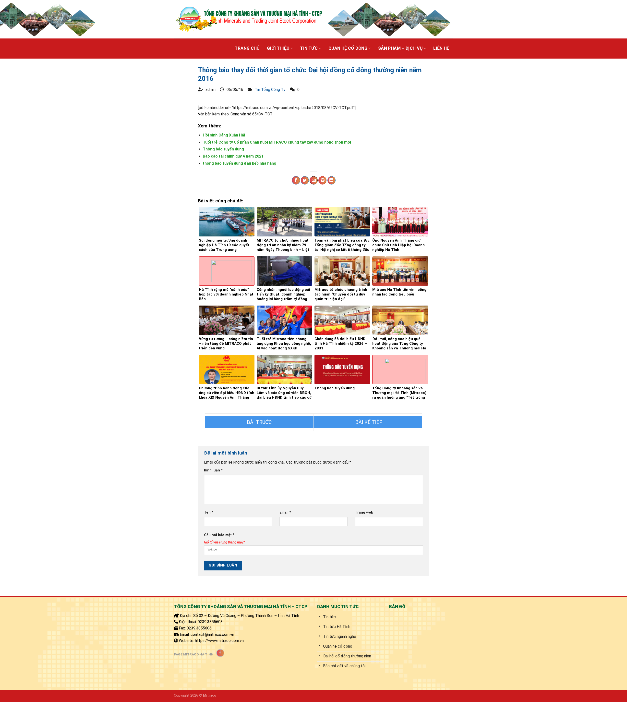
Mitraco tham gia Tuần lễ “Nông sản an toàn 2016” (368, 422)
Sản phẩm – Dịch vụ (400, 48)
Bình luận (213, 470)
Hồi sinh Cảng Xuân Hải (224, 135)
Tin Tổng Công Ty (270, 89)
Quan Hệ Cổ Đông (347, 48)
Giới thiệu (278, 48)
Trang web (364, 512)
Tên (208, 512)
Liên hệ (441, 48)
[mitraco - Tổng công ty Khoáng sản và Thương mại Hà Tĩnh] (248, 19)
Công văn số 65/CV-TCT (251, 114)
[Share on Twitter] (305, 180)
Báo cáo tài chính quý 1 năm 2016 (259, 422)
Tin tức (308, 48)
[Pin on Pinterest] (322, 180)
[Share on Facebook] (296, 180)
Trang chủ (247, 48)
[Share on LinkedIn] (331, 180)
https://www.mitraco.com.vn (219, 640)
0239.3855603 (210, 621)
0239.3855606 (199, 628)
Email (285, 512)
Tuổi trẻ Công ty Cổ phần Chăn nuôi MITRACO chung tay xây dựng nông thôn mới (277, 142)
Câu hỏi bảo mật (219, 535)
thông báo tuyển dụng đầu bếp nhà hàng (239, 163)
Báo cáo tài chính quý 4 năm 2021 (233, 156)
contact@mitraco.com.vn (212, 634)
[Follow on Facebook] (220, 653)
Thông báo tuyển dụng (223, 149)
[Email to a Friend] (314, 180)
